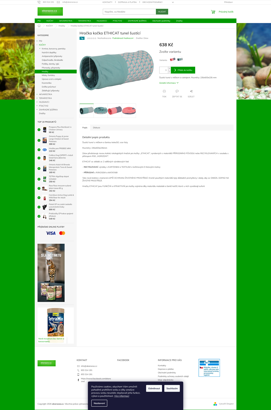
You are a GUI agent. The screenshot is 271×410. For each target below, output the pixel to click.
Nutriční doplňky (49, 52)
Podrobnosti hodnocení (122, 38)
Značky (42, 113)
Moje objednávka (165, 380)
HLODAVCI (44, 102)
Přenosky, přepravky (51, 67)
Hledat (162, 11)
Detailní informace (167, 83)
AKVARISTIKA (45, 94)
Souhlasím (172, 388)
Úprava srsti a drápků (51, 79)
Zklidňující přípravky (50, 90)
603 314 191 (86, 370)
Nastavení (99, 403)
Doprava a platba (127, 2)
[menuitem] (39, 20)
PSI (40, 41)
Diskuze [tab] (96, 127)
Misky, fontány (48, 75)
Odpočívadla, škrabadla (52, 60)
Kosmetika (46, 83)
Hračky (45, 71)
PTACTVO (43, 106)
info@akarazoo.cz (89, 366)
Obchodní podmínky (152, 2)
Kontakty (107, 2)
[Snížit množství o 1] (169, 71)
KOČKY (42, 45)
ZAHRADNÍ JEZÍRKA (48, 109)
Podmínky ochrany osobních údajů (173, 376)
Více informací (121, 395)
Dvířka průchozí (49, 86)
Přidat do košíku (185, 70)
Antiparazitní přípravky (52, 56)
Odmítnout (154, 388)
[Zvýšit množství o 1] (169, 68)
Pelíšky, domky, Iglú (50, 64)
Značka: (142, 38)
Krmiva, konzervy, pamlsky (53, 48)
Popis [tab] (84, 127)
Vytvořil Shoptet (226, 403)
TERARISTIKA (45, 98)
